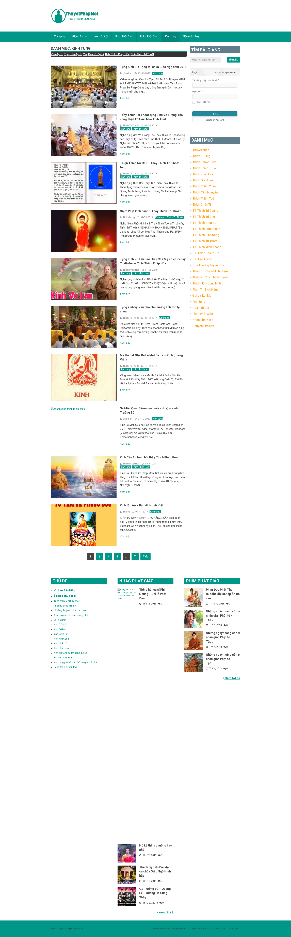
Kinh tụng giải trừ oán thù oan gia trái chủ (75, 662)
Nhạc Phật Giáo (124, 36)
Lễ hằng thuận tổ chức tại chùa (70, 610)
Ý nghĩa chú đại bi (93, 54)
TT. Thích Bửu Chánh (206, 229)
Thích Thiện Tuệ (203, 198)
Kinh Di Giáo (60, 629)
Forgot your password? (226, 72)
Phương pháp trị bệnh (65, 605)
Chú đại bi (57, 54)
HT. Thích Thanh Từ (205, 253)
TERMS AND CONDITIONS (226, 929)
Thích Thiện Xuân (204, 186)
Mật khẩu (196, 91)
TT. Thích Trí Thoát (204, 241)
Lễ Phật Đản (60, 619)
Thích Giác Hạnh (203, 180)
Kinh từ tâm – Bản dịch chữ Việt (141, 505)
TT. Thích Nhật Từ (204, 222)
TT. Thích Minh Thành (206, 247)
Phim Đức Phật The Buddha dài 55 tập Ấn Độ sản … (223, 594)
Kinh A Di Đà (60, 624)
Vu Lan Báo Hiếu (64, 590)
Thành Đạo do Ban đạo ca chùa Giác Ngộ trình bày (155, 871)
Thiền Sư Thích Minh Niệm (210, 271)
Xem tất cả (165, 912)
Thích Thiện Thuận (205, 168)
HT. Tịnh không (202, 259)
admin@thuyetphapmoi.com (172, 929)
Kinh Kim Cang (61, 638)
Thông (126, 511)
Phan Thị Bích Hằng (205, 289)
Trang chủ (60, 36)
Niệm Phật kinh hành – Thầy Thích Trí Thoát (150, 211)
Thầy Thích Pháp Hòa (117, 54)
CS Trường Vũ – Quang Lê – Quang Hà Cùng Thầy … (155, 893)
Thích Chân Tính (203, 204)
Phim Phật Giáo (149, 36)
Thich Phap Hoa (131, 269)
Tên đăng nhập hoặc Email (204, 80)
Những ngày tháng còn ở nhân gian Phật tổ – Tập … (223, 616)
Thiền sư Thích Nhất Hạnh (210, 277)
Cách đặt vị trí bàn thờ (65, 667)
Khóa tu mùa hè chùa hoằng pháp (71, 615)
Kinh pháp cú (60, 643)
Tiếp (145, 556)
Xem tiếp (125, 98)
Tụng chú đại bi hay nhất (66, 601)
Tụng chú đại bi (73, 54)
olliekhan (127, 73)
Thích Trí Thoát (131, 125)
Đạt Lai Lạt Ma (201, 295)
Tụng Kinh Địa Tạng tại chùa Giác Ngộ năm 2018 (153, 67)
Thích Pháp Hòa (140, 273)
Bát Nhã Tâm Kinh (63, 657)
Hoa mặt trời (100, 36)
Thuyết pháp (200, 150)
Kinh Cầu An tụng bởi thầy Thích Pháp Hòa (149, 457)
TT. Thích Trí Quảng (205, 210)
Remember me (203, 102)
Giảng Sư (77, 36)
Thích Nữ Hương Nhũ (206, 283)
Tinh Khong (129, 217)
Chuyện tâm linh (203, 326)
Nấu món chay (191, 36)
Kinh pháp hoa (61, 648)
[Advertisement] (215, 385)
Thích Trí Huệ (201, 156)
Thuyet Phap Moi (58, 929)
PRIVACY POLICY (206, 929)
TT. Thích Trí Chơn (204, 216)
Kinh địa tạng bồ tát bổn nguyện (70, 653)
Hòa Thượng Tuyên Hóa (208, 265)
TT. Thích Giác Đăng (205, 235)
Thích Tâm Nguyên (205, 192)
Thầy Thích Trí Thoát (142, 54)
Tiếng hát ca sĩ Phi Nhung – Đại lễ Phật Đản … (152, 594)
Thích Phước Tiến (204, 162)
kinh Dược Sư (61, 634)
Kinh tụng (170, 36)
